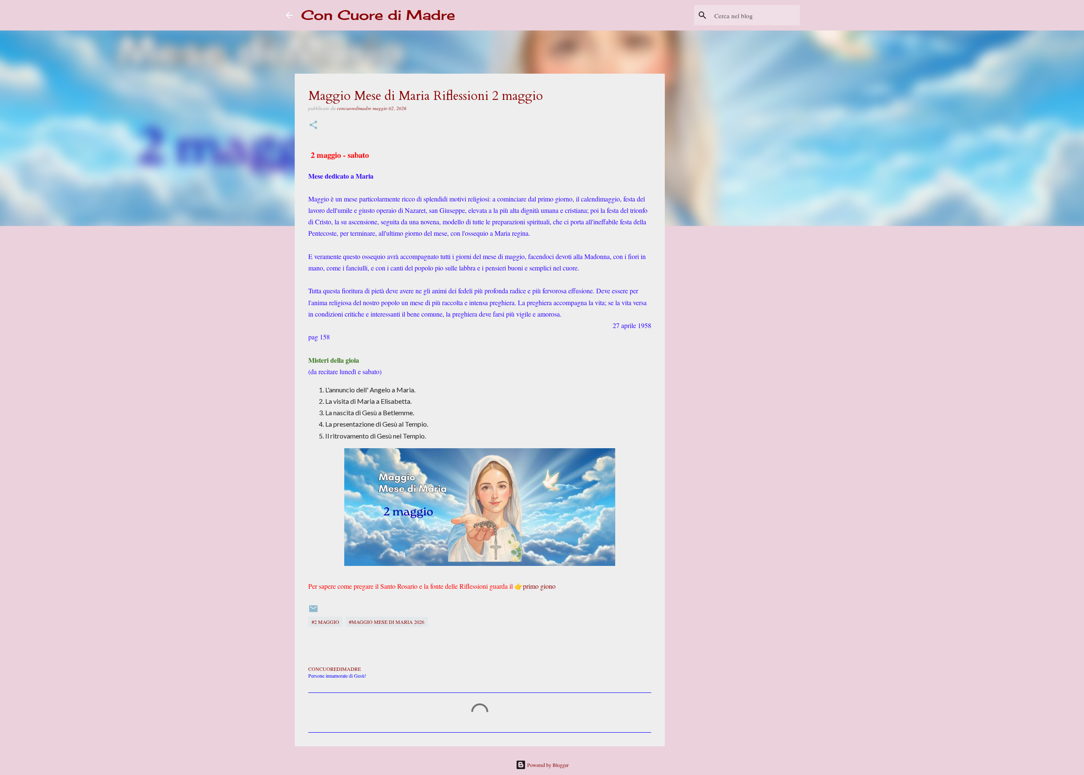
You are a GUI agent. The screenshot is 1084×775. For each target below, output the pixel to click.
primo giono (539, 586)
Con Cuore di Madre (378, 15)
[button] (313, 125)
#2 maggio (325, 621)
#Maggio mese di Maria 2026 (386, 621)
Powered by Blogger (547, 764)
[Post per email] (313, 611)
